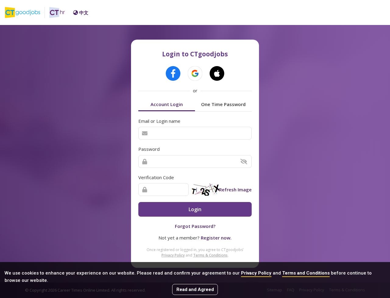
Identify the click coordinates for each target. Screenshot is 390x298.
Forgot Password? (195, 226)
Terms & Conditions (210, 255)
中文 (83, 12)
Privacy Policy (256, 273)
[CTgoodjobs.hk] (27, 12)
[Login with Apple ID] (217, 73)
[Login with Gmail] (195, 73)
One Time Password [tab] (223, 104)
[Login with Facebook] (173, 73)
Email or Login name (159, 121)
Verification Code (156, 177)
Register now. (216, 238)
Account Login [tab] (167, 104)
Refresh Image (235, 189)
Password (149, 149)
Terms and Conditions (306, 273)
